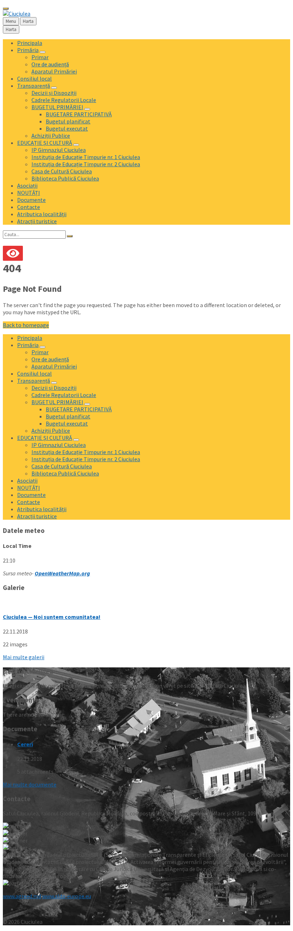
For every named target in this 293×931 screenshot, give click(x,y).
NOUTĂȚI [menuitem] (28, 192)
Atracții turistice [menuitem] (37, 221)
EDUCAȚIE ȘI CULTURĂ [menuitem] (44, 142)
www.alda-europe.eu (66, 896)
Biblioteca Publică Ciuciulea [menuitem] (65, 178)
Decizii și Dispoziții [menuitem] (53, 92)
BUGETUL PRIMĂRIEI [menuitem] (57, 107)
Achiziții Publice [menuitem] (50, 135)
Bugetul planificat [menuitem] (68, 121)
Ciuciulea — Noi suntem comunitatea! (51, 616)
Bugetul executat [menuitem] (67, 128)
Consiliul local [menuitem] (34, 78)
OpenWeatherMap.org (62, 573)
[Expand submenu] (42, 52)
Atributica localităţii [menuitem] (41, 214)
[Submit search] (70, 236)
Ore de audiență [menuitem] (50, 64)
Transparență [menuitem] (33, 85)
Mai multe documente (29, 784)
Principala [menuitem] (29, 42)
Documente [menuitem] (31, 199)
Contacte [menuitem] (28, 206)
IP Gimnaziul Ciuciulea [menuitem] (58, 149)
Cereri (25, 744)
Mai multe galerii (23, 657)
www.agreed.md (22, 896)
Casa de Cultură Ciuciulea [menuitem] (61, 171)
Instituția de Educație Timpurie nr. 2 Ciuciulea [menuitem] (85, 164)
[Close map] (6, 8)
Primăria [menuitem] (28, 50)
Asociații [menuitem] (27, 185)
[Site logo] (16, 13)
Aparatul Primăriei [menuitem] (54, 71)
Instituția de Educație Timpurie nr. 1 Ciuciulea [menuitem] (85, 157)
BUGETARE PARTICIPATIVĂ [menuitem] (79, 114)
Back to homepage (26, 325)
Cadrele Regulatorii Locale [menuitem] (63, 99)
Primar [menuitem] (40, 57)
